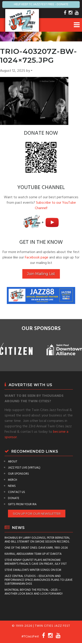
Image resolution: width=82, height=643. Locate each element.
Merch (12, 480)
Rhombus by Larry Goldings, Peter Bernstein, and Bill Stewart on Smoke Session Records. (37, 539)
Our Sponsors (18, 473)
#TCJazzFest (30, 636)
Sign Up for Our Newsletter (37, 513)
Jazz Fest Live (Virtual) (24, 467)
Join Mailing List (41, 274)
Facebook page (36, 258)
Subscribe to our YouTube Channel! (55, 205)
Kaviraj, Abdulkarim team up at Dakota (33, 554)
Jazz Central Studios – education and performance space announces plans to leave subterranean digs (38, 580)
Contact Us (16, 492)
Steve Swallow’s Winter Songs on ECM (33, 570)
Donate (13, 498)
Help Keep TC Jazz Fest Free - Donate (41, 4)
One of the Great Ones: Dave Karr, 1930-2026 (36, 547)
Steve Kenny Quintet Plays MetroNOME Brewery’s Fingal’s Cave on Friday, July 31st (36, 562)
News (12, 486)
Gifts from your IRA (22, 504)
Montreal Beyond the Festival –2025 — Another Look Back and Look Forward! (34, 592)
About (12, 461)
